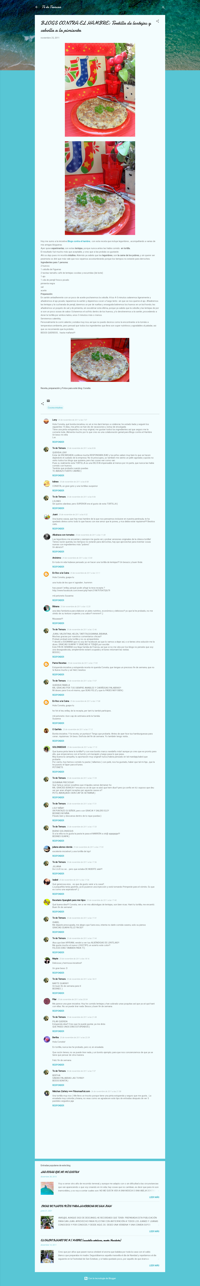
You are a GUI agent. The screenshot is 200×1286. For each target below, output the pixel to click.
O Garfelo (57, 729)
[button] (157, 21)
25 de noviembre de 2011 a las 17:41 (82, 918)
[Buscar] (163, 8)
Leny (54, 420)
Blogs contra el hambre (79, 241)
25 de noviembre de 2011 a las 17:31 (82, 804)
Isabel (55, 879)
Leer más (154, 1197)
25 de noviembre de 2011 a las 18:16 (74, 959)
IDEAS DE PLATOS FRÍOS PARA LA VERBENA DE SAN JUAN (76, 1206)
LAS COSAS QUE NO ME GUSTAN (60, 1172)
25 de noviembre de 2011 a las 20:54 (73, 999)
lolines (55, 481)
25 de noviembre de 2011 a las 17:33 (82, 827)
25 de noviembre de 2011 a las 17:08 (85, 701)
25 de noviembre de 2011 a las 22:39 (75, 1037)
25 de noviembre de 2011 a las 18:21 (82, 979)
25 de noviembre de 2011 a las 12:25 (75, 606)
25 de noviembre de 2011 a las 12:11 (85, 573)
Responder (58, 442)
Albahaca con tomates (63, 535)
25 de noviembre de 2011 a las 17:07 (82, 681)
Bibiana (55, 606)
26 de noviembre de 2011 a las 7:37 (81, 1071)
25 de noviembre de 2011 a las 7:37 (72, 420)
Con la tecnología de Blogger (102, 1278)
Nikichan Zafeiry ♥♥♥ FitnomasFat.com (71, 1091)
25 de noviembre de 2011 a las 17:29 (82, 778)
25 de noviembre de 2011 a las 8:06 (81, 448)
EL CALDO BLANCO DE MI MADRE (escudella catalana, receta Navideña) (81, 1240)
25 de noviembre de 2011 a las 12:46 (82, 629)
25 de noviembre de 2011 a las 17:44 (82, 938)
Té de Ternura (51, 7)
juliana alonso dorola (62, 847)
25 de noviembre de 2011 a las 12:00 (77, 558)
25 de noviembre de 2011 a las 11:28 (90, 535)
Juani (55, 514)
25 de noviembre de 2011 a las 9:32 (73, 514)
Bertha (55, 1037)
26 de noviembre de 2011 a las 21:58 (106, 1091)
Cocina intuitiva (55, 407)
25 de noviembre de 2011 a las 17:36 (82, 862)
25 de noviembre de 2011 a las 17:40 (102, 900)
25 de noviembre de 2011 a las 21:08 (82, 1017)
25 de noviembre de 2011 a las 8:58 (74, 482)
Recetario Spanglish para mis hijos (69, 900)
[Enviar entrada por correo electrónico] (48, 401)
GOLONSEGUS (59, 747)
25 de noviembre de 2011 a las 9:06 (81, 497)
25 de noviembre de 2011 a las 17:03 (83, 663)
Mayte (55, 958)
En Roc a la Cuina (60, 573)
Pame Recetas (59, 663)
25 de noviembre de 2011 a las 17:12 (78, 729)
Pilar (54, 999)
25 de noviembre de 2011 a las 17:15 (82, 747)
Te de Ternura (59, 448)
